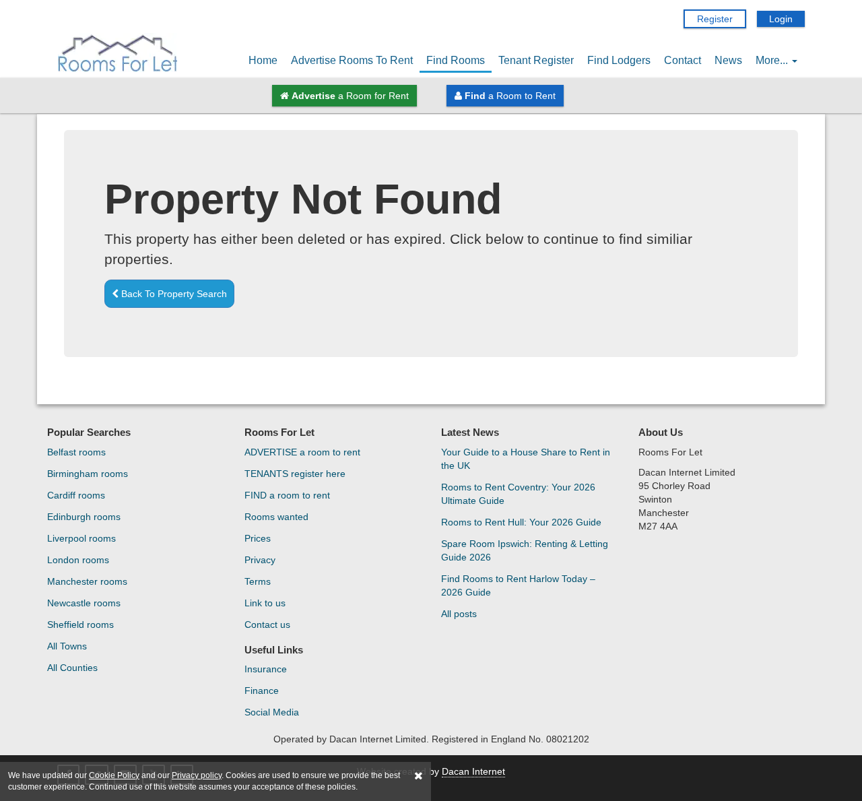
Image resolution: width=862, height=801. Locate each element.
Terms (257, 581)
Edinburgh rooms (84, 516)
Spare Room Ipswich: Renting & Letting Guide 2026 (524, 550)
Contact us (267, 624)
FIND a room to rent (287, 495)
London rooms (78, 559)
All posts (459, 613)
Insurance (265, 669)
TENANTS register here (294, 473)
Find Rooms (455, 60)
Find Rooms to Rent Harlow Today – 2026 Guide (518, 585)
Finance (261, 690)
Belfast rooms (76, 452)
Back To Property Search (173, 293)
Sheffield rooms (80, 624)
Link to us (265, 603)
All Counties (72, 667)
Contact (682, 60)
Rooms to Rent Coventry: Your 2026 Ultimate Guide (518, 494)
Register (715, 18)
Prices (257, 538)
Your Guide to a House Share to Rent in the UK (525, 459)
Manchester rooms (87, 581)
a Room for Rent (350, 95)
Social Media (271, 712)
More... (773, 60)
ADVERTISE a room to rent (302, 452)
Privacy (259, 559)
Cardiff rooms (76, 495)
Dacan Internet (473, 771)
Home (262, 60)
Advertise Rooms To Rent (352, 60)
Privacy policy (197, 775)
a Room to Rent (510, 95)
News (728, 60)
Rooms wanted (276, 516)
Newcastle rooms (84, 603)
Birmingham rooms (87, 473)
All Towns (67, 646)
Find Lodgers (619, 60)
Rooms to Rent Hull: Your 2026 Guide (521, 522)
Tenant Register (536, 60)
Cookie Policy (114, 775)
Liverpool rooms (81, 538)
